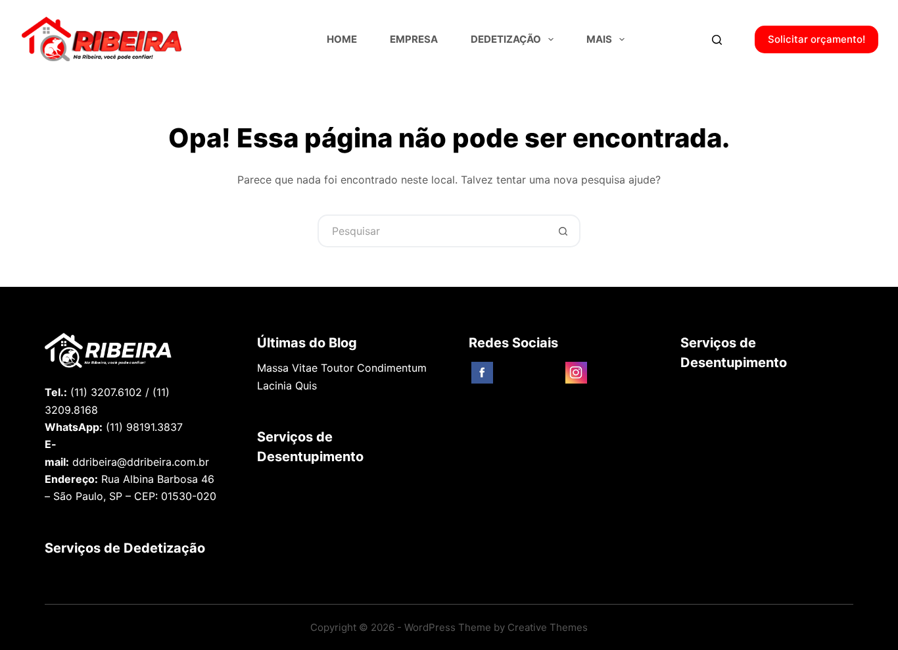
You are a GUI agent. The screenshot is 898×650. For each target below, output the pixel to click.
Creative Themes (548, 627)
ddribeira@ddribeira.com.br (140, 461)
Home (342, 39)
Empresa (414, 39)
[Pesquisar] (717, 40)
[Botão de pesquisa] (564, 230)
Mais (599, 39)
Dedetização (506, 39)
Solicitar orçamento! (816, 39)
